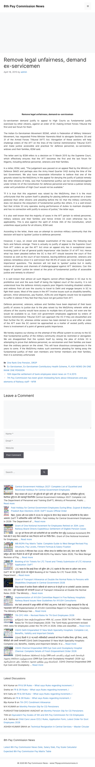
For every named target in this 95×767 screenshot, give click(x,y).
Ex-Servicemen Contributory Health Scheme (45, 366)
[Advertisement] (47, 29)
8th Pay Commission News (24, 6)
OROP (34, 362)
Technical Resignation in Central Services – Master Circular (60, 726)
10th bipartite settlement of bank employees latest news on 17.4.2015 (41, 374)
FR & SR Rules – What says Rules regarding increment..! (45, 685)
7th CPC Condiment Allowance (35, 702)
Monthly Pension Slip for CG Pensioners (39, 706)
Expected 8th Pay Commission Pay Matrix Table (27, 751)
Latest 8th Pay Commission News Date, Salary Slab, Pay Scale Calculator (40, 747)
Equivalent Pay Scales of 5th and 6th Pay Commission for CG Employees (48, 715)
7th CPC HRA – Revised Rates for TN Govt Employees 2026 (44, 615)
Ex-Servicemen (14, 366)
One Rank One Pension (18, 362)
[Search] (44, 472)
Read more (9, 503)
